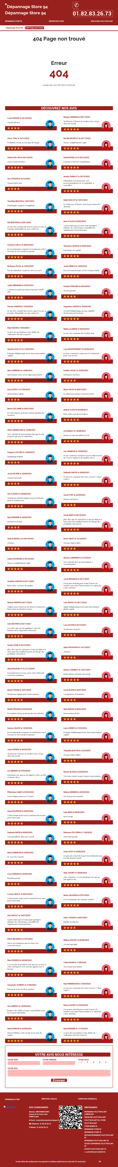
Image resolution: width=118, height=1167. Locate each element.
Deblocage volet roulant (102, 21)
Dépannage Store (12, 1099)
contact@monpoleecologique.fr (47, 1120)
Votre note (83, 1060)
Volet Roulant (90, 1123)
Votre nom (13, 1060)
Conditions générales (87, 1099)
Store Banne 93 (90, 1126)
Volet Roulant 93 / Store (95, 1120)
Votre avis (13, 1068)
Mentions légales (49, 1099)
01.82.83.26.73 (45, 1124)
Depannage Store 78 (92, 1132)
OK (100, 1162)
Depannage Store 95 (92, 1129)
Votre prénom (49, 1060)
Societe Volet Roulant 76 (95, 1149)
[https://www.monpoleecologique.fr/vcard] (70, 1117)
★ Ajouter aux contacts (94, 1152)
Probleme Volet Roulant (95, 1117)
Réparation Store (56, 21)
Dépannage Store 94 (13, 21)
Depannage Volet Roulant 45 (96, 1141)
